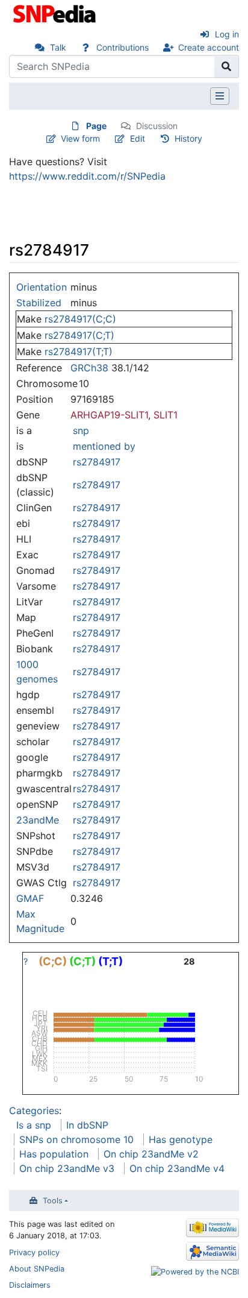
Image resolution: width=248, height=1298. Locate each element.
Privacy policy (34, 1252)
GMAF (30, 898)
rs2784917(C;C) (80, 319)
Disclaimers (30, 1285)
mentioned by (104, 446)
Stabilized (38, 303)
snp (81, 430)
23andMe (37, 820)
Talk (58, 47)
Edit (137, 138)
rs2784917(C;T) (79, 335)
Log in (227, 34)
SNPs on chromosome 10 (76, 1139)
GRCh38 (89, 368)
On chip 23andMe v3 (66, 1168)
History (188, 138)
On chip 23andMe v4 (177, 1168)
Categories (34, 1110)
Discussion (157, 126)
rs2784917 (96, 462)
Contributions (122, 47)
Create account (208, 47)
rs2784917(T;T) (79, 351)
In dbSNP (87, 1125)
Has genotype (180, 1139)
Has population (53, 1154)
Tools (53, 1200)
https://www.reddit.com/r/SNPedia (87, 176)
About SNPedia (36, 1268)
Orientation (41, 287)
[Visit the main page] (55, 13)
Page (96, 126)
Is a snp (33, 1125)
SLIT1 (165, 415)
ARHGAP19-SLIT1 (109, 415)
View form (80, 138)
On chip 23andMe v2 (151, 1154)
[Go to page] (226, 66)
